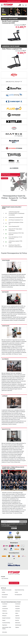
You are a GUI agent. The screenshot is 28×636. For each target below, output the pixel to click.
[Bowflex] (14, 88)
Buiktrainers (17, 622)
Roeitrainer (5, 292)
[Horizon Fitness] (14, 115)
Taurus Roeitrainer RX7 (14, 226)
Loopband (4, 396)
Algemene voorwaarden (6, 590)
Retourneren (4, 597)
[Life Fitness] (14, 128)
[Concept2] (14, 101)
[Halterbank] (14, 365)
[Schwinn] (14, 148)
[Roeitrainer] (14, 298)
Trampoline (17, 608)
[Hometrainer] (14, 332)
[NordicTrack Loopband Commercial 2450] (14, 35)
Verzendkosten (5, 594)
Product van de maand (10, 18)
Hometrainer (5, 325)
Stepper (3, 620)
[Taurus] (14, 155)
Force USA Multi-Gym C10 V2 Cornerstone (15, 237)
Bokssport (4, 615)
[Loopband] (14, 402)
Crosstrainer (6, 260)
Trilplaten (17, 627)
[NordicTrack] (14, 141)
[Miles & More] (14, 564)
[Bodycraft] (14, 81)
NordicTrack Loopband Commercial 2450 (10, 22)
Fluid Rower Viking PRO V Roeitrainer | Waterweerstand (15, 246)
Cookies (3, 592)
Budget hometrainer (6, 618)
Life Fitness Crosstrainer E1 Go (16, 220)
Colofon (16, 592)
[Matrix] (14, 135)
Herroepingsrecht (18, 594)
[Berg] (14, 75)
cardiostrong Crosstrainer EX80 (16, 217)
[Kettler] (14, 121)
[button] (2, 11)
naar (5, 578)
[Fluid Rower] (14, 108)
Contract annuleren (14, 583)
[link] (14, 182)
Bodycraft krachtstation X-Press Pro (16, 223)
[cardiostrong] (14, 95)
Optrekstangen (18, 625)
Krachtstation (6, 429)
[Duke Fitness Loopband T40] (14, 61)
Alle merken (4, 632)
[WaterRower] (14, 161)
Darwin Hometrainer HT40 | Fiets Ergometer (16, 233)
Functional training (6, 622)
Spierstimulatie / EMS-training (6, 628)
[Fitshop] (8, 5)
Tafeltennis (4, 611)
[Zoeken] (23, 5)
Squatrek (17, 620)
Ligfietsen (17, 615)
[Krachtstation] (14, 436)
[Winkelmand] (26, 5)
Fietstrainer (17, 618)
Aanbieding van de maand (10, 46)
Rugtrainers (4, 625)
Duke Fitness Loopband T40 (12, 49)
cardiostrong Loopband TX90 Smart (15, 241)
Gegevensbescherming (19, 590)
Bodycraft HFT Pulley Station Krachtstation (15, 229)
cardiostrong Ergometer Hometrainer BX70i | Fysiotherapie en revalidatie (16, 213)
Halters (16, 613)
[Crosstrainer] (14, 267)
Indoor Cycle (4, 613)
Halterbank (5, 359)
